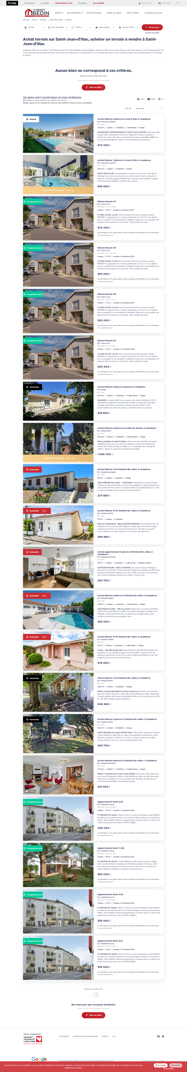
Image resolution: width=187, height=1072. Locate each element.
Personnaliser (168, 1068)
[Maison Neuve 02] (93, 357)
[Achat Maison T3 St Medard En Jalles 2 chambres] (93, 651)
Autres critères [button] (128, 27)
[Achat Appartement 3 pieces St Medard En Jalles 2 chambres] (93, 567)
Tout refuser (176, 1065)
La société (45, 3)
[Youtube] (163, 1036)
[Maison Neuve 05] (93, 265)
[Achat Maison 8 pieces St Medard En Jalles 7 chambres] (93, 774)
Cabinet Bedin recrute (63, 3)
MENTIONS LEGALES (149, 1061)
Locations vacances (153, 13)
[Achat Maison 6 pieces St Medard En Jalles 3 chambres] (93, 733)
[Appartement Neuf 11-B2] (93, 865)
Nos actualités (98, 3)
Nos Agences (29, 3)
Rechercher (154, 27)
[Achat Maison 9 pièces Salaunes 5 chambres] (93, 401)
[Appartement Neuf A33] (93, 819)
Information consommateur (85, 1036)
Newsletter (166, 3)
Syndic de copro (114, 13)
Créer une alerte (95, 87)
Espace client (147, 3)
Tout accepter (160, 1065)
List (162, 99)
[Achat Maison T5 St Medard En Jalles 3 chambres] (93, 525)
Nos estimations (74, 13)
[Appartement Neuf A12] (93, 958)
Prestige (12, 3)
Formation (82, 3)
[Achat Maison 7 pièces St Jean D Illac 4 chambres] (93, 174)
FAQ (113, 1036)
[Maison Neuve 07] (93, 218)
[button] (34, 27)
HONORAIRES (64, 1036)
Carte (142, 99)
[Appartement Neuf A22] (93, 911)
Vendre (58, 13)
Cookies (161, 1061)
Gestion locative (94, 13)
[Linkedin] (158, 1036)
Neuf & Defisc (133, 13)
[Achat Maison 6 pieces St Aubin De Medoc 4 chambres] (93, 442)
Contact (105, 1036)
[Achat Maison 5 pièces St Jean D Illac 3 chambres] (93, 133)
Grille (153, 99)
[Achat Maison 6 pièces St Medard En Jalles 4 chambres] (93, 609)
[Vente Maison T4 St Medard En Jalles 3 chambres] (93, 483)
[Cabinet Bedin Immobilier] (37, 13)
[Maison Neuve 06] (93, 311)
